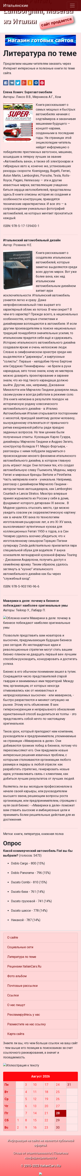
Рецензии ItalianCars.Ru (24, 966)
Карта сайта (15, 1034)
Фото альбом (17, 976)
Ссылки (13, 995)
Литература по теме (21, 957)
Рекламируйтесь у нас (23, 1014)
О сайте (12, 937)
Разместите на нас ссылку (26, 1024)
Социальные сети (20, 947)
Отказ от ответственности (32, 1153)
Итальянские (15, 5)
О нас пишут (16, 1005)
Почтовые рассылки (22, 986)
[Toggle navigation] (72, 5)
